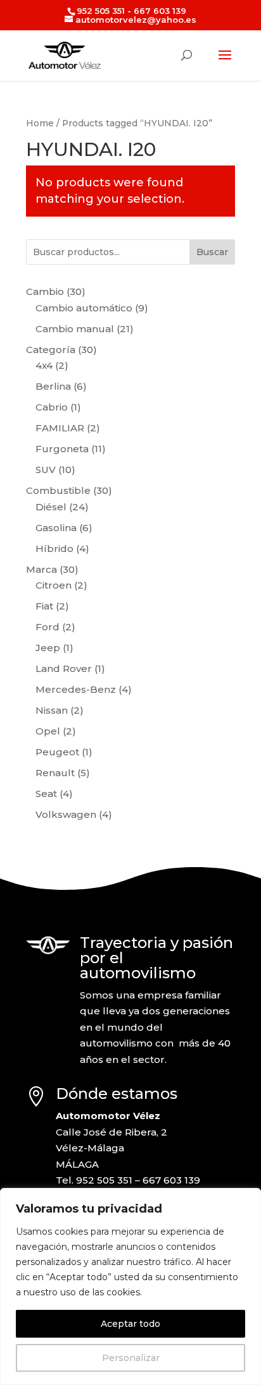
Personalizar (131, 1358)
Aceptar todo (130, 1323)
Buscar (212, 252)
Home (40, 123)
